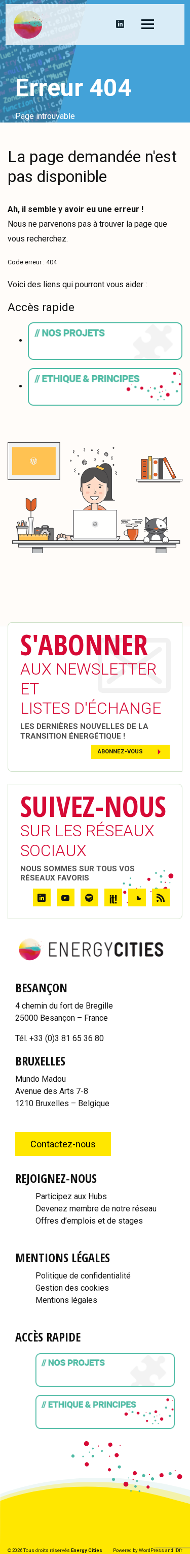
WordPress (151, 1550)
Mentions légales (66, 1300)
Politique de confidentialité (83, 1276)
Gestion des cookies (72, 1288)
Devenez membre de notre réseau (96, 1208)
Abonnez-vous (120, 751)
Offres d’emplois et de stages (89, 1221)
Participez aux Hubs (71, 1196)
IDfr (178, 1550)
